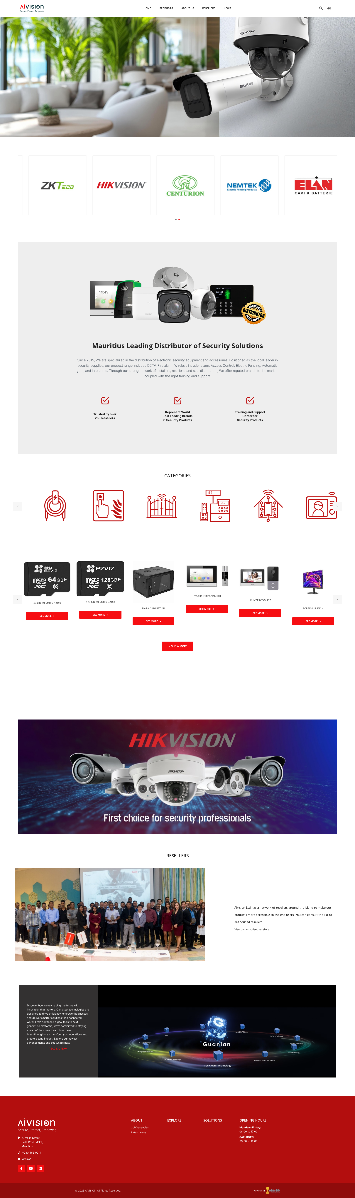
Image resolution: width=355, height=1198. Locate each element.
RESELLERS (208, 8)
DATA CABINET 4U (99, 608)
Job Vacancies (140, 1127)
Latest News (138, 1132)
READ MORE (56, 1048)
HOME (147, 8)
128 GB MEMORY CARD (46, 602)
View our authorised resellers (251, 929)
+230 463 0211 (31, 1152)
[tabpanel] (50, 185)
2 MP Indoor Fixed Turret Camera (312, 591)
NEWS (227, 8)
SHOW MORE (179, 646)
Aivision (26, 1158)
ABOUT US (187, 8)
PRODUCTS (166, 8)
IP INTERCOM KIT (206, 600)
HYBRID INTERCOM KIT (152, 596)
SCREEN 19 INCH (259, 608)
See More (45, 614)
